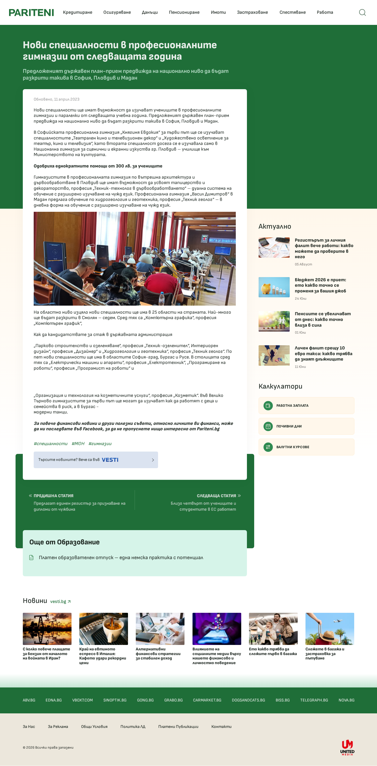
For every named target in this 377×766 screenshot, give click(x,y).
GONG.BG (145, 700)
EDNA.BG (54, 700)
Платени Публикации (178, 726)
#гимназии (99, 443)
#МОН (78, 443)
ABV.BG (29, 700)
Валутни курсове (293, 447)
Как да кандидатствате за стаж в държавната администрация (103, 334)
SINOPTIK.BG (114, 700)
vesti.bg (58, 601)
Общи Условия (94, 726)
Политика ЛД (132, 726)
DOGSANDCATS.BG (248, 700)
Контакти (221, 726)
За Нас (29, 726)
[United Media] (347, 747)
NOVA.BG (346, 700)
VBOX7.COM (82, 700)
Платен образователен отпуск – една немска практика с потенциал (121, 557)
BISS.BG (283, 700)
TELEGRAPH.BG (314, 700)
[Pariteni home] (31, 12)
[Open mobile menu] (362, 12)
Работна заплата (292, 405)
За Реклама (58, 726)
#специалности (50, 443)
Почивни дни (289, 426)
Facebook (93, 429)
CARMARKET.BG (207, 700)
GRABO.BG (173, 700)
